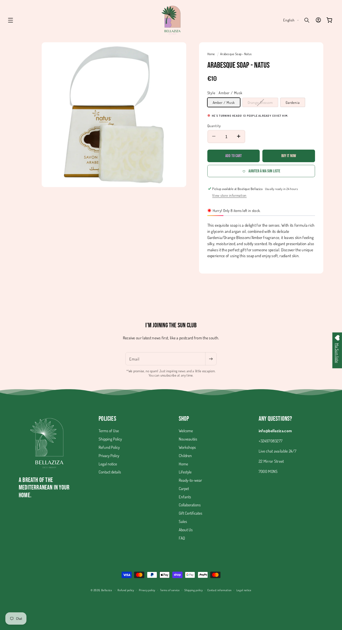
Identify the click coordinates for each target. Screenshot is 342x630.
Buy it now (288, 155)
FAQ (182, 538)
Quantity (214, 125)
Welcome (186, 431)
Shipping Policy (110, 439)
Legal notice (108, 463)
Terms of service (170, 589)
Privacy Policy (109, 455)
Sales (183, 521)
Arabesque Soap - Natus (236, 54)
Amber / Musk (224, 102)
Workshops (187, 447)
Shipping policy (193, 589)
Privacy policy (147, 589)
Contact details (110, 472)
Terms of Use (109, 431)
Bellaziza (106, 590)
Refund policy (126, 589)
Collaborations (190, 505)
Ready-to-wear (190, 480)
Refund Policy (109, 447)
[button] (10, 20)
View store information (229, 195)
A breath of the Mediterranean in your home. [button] (44, 487)
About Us (186, 529)
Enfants (185, 496)
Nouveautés (188, 439)
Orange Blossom (263, 103)
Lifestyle (185, 472)
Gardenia (293, 102)
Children (185, 455)
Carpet (184, 488)
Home (211, 54)
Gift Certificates (190, 513)
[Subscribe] (210, 359)
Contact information (219, 589)
